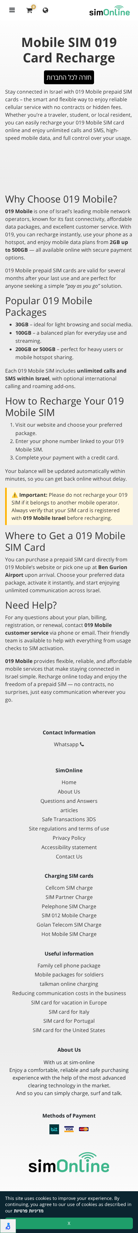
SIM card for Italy (69, 1012)
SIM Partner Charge (69, 897)
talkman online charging (69, 984)
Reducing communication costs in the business (69, 993)
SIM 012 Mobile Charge (69, 915)
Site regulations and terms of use (69, 828)
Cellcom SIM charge (69, 887)
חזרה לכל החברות (69, 77)
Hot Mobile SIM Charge (69, 934)
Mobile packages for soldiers (69, 974)
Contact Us (69, 856)
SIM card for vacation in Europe (69, 1002)
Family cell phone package (69, 965)
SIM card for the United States (69, 1030)
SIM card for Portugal (69, 1021)
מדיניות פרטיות (29, 1211)
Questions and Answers (69, 801)
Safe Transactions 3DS (69, 819)
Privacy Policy (69, 838)
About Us (69, 791)
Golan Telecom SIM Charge (69, 924)
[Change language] (45, 10)
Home (69, 782)
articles (69, 810)
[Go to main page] (69, 1162)
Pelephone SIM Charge (69, 906)
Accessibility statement (69, 847)
